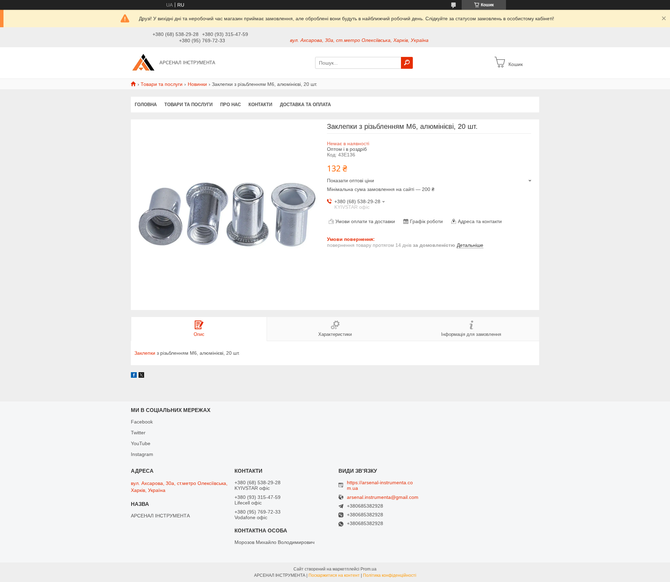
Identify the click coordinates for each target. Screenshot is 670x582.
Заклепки (144, 353)
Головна (146, 104)
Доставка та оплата (305, 104)
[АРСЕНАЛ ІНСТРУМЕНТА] (143, 62)
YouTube (140, 443)
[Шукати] (407, 63)
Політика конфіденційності (389, 575)
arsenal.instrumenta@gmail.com (382, 497)
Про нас (230, 104)
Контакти (260, 104)
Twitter (138, 432)
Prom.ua (368, 569)
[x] (141, 376)
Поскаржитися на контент (334, 575)
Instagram (142, 454)
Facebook (142, 422)
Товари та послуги (162, 84)
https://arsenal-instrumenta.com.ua (380, 485)
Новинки (197, 84)
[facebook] (134, 376)
